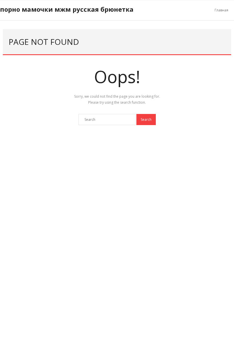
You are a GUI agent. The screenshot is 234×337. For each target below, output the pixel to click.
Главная (221, 10)
